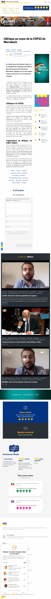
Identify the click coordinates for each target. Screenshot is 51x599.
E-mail (7, 221)
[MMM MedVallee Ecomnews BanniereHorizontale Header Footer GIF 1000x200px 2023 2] (25, 395)
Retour (5, 592)
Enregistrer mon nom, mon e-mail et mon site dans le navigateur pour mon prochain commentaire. (17, 233)
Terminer (23, 592)
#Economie (11, 8)
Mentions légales (19, 594)
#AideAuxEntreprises (13, 291)
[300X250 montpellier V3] (42, 101)
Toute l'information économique (17, 2)
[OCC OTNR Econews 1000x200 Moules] (25, 21)
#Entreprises (19, 180)
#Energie (11, 10)
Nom (7, 216)
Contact (13, 594)
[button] (2, 596)
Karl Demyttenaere (17, 53)
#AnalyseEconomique (11, 51)
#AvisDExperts (33, 291)
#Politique (24, 182)
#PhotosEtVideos (16, 182)
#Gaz (16, 10)
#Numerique (5, 10)
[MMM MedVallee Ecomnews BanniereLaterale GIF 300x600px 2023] (42, 68)
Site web (7, 226)
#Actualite (5, 8)
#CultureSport (27, 51)
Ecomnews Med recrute (29, 594)
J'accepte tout (14, 592)
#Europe (17, 8)
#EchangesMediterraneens (15, 177)
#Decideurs (22, 175)
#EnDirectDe (12, 180)
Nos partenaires (10, 535)
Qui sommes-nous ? (7, 594)
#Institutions (26, 180)
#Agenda (20, 49)
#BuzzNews (19, 51)
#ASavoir (8, 49)
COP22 (18, 82)
